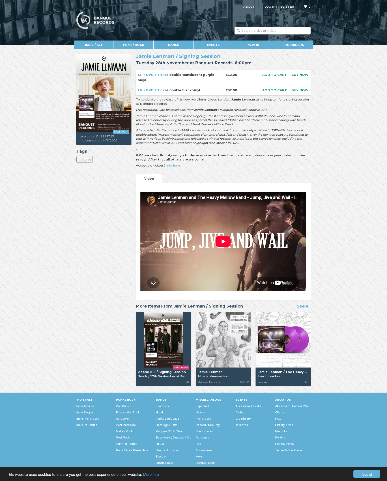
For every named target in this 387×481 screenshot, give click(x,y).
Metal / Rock (124, 431)
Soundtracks (204, 431)
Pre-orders (293, 45)
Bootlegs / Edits (166, 425)
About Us (283, 399)
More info (151, 474)
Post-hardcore (126, 425)
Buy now (299, 75)
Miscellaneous (208, 399)
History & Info (284, 425)
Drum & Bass (164, 462)
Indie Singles (85, 412)
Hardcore (122, 418)
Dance (173, 45)
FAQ (278, 418)
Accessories (204, 450)
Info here (173, 165)
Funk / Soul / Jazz (167, 418)
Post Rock (123, 437)
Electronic (163, 406)
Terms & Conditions (288, 450)
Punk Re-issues (126, 443)
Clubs (239, 412)
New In (253, 45)
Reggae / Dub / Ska (169, 431)
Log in (269, 6)
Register (286, 6)
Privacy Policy (284, 443)
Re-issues (202, 437)
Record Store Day (208, 425)
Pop (198, 443)
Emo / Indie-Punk (128, 412)
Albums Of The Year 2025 (292, 406)
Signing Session (200, 56)
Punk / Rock (133, 45)
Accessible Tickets (248, 406)
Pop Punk (122, 406)
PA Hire (280, 437)
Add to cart (274, 75)
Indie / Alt (94, 45)
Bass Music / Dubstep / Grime (173, 437)
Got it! (367, 474)
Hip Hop (161, 412)
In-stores (84, 159)
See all (304, 306)
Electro (161, 456)
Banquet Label (205, 462)
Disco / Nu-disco (167, 450)
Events (213, 45)
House (160, 443)
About (249, 6)
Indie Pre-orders (87, 418)
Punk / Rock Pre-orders (132, 450)
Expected (202, 406)
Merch (200, 456)
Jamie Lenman (155, 56)
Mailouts (281, 431)
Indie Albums (85, 406)
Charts (279, 412)
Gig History (243, 418)
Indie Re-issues (86, 425)
